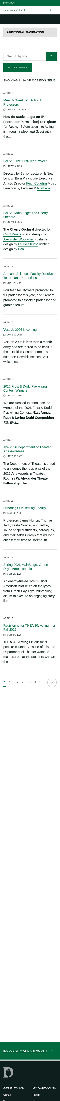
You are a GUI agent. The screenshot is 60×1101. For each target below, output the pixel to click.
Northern (43, 188)
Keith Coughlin (36, 183)
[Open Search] (51, 10)
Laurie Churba (28, 244)
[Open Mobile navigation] (55, 10)
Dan (21, 249)
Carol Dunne (12, 234)
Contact (7, 1094)
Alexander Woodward (18, 239)
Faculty (36, 1094)
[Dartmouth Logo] (9, 3)
